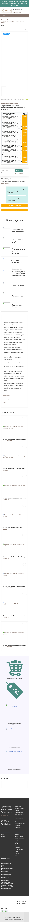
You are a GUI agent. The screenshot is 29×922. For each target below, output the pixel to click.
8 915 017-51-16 (4, 815)
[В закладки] (22, 34)
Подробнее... (5, 183)
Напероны (17, 840)
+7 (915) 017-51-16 (17, 9)
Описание (5, 317)
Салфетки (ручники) (19, 838)
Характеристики (6, 395)
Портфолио (17, 825)
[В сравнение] (25, 34)
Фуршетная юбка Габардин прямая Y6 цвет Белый (14, 615)
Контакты (17, 810)
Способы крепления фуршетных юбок (14, 209)
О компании (18, 806)
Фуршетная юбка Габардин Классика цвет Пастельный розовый (14, 439)
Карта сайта (17, 827)
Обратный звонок (17, 12)
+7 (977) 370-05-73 (17, 11)
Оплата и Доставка (19, 808)
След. (25, 29)
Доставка (5, 405)
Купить (17, 170)
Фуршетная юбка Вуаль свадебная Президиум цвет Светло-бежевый (14, 468)
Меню (4, 15)
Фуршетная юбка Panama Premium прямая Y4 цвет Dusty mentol (14, 557)
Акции (2, 834)
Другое (16, 855)
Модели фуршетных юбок (14, 205)
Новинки (3, 836)
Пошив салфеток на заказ (7, 866)
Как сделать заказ (19, 812)
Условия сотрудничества (9, 399)
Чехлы (16, 851)
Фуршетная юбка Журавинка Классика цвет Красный (14, 645)
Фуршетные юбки (19, 849)
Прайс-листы (18, 816)
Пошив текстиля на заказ (7, 862)
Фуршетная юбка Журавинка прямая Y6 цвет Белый (14, 498)
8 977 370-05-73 (4, 817)
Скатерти (17, 834)
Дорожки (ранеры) (19, 836)
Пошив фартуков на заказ (7, 868)
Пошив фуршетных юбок (7, 873)
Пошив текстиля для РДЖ (7, 886)
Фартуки (17, 853)
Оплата (4, 402)
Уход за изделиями (19, 814)
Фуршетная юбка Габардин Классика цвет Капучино (14, 586)
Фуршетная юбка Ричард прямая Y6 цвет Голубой (14, 527)
